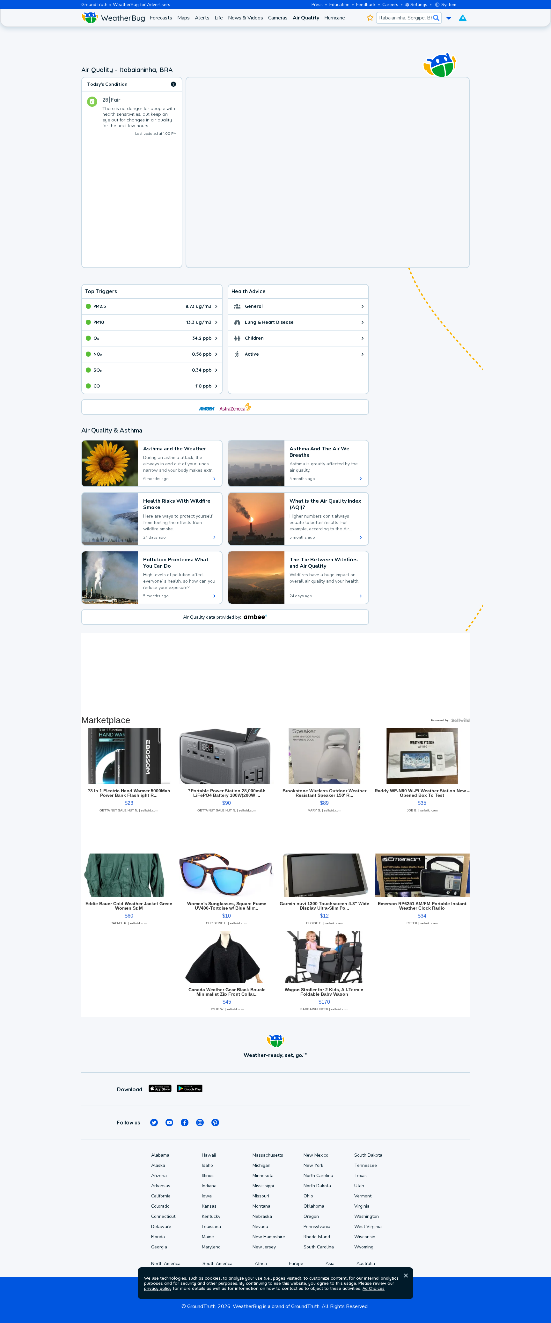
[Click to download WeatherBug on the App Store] (160, 1089)
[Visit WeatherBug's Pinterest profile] (215, 1122)
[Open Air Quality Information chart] (173, 84)
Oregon (311, 1216)
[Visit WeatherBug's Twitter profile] (154, 1122)
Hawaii (209, 1155)
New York (313, 1165)
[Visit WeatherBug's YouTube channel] (169, 1122)
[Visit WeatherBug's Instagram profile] (200, 1122)
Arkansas (160, 1186)
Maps (183, 17)
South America (217, 1264)
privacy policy (158, 1288)
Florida (158, 1237)
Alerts (202, 17)
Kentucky (211, 1216)
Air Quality (306, 17)
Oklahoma (314, 1206)
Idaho (207, 1165)
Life (219, 17)
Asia (330, 1264)
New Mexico (316, 1155)
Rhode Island (317, 1237)
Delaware (161, 1227)
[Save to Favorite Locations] (370, 18)
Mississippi (263, 1186)
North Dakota (317, 1186)
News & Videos (245, 17)
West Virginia (368, 1227)
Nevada (260, 1227)
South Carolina (319, 1247)
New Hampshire (269, 1237)
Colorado (160, 1206)
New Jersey (264, 1247)
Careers (390, 5)
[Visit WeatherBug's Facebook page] (184, 1122)
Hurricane (334, 17)
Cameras (278, 17)
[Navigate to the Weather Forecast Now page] (113, 17)
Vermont (362, 1196)
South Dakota (368, 1155)
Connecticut (163, 1216)
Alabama (160, 1155)
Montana (261, 1206)
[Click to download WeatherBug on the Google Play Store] (189, 1089)
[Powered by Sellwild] (460, 720)
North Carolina (318, 1176)
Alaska (158, 1165)
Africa (261, 1264)
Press (317, 5)
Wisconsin (364, 1237)
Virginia (362, 1206)
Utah (359, 1186)
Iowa (207, 1196)
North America (165, 1264)
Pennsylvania (317, 1227)
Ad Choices (374, 1288)
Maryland (211, 1247)
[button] (406, 1275)
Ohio (308, 1196)
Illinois (208, 1176)
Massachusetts (268, 1155)
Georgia (159, 1247)
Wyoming (363, 1247)
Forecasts (161, 17)
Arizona (159, 1176)
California (161, 1196)
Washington (366, 1216)
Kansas (209, 1206)
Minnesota (263, 1176)
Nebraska (262, 1216)
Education (339, 5)
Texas (360, 1176)
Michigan (261, 1165)
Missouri (261, 1196)
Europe (296, 1264)
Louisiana (211, 1227)
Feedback (366, 5)
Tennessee (365, 1165)
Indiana (209, 1186)
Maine (208, 1237)
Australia (365, 1264)
